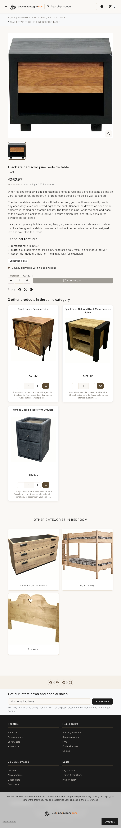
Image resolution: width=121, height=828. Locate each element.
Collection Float (18, 260)
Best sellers (14, 779)
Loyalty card (14, 741)
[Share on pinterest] (31, 289)
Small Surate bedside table (33, 309)
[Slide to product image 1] (17, 151)
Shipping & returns (71, 732)
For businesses (70, 746)
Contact (66, 751)
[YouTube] (57, 682)
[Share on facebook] (19, 289)
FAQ (64, 741)
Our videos (13, 784)
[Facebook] (51, 682)
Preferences (9, 821)
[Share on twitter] (25, 289)
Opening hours (15, 737)
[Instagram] (70, 682)
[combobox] (70, 6)
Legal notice (68, 770)
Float (11, 172)
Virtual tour (13, 746)
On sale (12, 770)
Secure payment (70, 737)
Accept (110, 821)
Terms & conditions (72, 775)
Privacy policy (69, 779)
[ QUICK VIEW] (33, 339)
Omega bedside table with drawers (33, 409)
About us (12, 732)
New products (15, 775)
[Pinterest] (64, 682)
